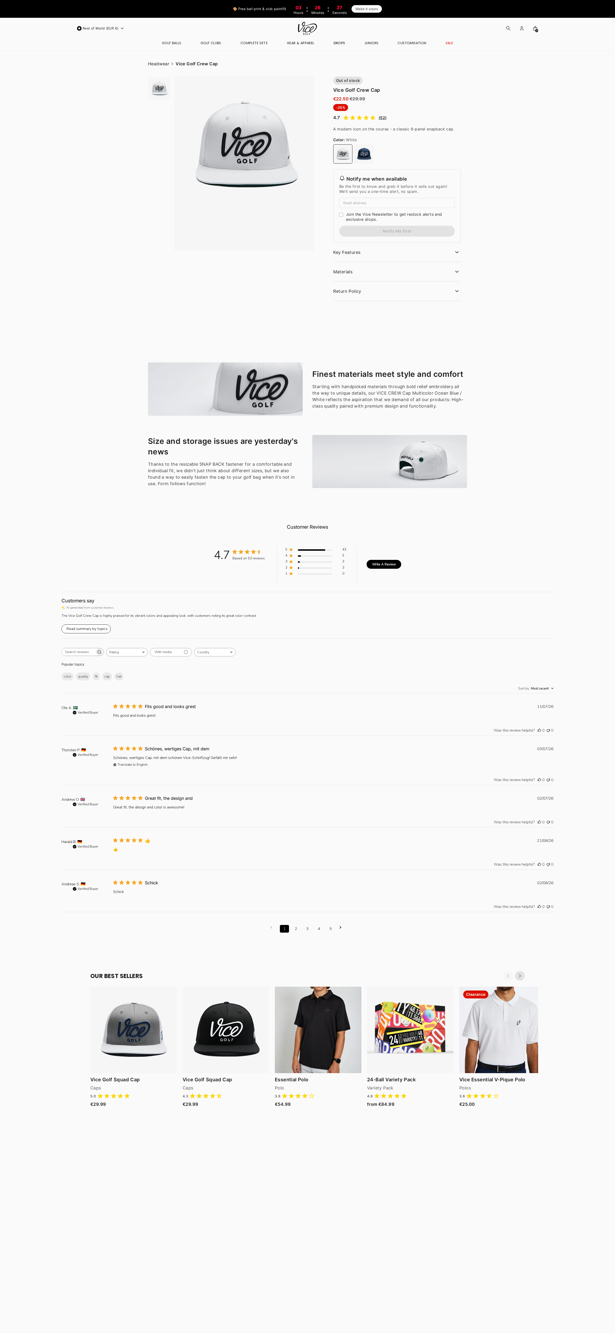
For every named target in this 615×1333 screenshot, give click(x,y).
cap (107, 676)
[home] (307, 28)
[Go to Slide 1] (159, 89)
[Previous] (508, 976)
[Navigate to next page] (342, 927)
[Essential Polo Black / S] (318, 1030)
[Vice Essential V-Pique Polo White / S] (502, 1030)
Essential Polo (291, 1079)
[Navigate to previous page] (272, 927)
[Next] (520, 976)
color (67, 676)
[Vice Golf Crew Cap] (342, 154)
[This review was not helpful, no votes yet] (548, 730)
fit (96, 676)
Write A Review (384, 564)
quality (83, 676)
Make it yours (367, 9)
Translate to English (132, 764)
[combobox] (127, 652)
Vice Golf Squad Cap (115, 1079)
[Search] (508, 28)
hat (119, 676)
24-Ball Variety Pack (391, 1079)
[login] (522, 28)
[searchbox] (78, 652)
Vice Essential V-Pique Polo (492, 1079)
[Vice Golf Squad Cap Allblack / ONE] (226, 1030)
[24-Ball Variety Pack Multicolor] (410, 1030)
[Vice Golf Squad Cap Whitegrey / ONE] (133, 1030)
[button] (101, 28)
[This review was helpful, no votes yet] (539, 730)
